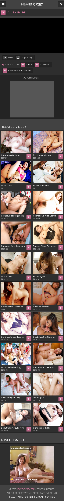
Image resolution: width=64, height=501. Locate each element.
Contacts (50, 497)
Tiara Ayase (38, 397)
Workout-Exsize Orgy (11, 367)
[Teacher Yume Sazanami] (48, 233)
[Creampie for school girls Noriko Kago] (16, 233)
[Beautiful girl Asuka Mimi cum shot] (16, 414)
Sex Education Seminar (44, 337)
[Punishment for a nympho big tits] (48, 293)
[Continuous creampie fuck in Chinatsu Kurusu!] (48, 354)
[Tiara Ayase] (48, 384)
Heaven (32, 4)
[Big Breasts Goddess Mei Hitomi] (16, 323)
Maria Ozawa (7, 185)
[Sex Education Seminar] (48, 323)
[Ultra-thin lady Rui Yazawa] (48, 414)
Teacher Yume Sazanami (44, 246)
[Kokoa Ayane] (48, 263)
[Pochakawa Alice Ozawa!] (48, 202)
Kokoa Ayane (39, 276)
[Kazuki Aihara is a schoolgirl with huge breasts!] (48, 172)
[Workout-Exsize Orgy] (16, 354)
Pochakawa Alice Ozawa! (44, 215)
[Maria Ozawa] (16, 172)
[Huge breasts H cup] (16, 142)
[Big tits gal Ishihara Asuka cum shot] (48, 142)
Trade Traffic (16, 497)
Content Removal (34, 497)
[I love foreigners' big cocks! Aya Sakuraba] (16, 384)
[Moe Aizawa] (16, 263)
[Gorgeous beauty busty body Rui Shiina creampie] (16, 202)
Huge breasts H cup (10, 155)
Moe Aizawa (6, 276)
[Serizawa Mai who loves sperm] (16, 293)
